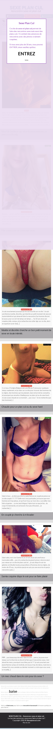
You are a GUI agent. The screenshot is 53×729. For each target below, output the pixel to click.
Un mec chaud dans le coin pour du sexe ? (22, 676)
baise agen (25, 700)
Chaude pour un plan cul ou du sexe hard (21, 406)
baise (13, 691)
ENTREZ (26, 53)
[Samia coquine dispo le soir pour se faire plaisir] (26, 539)
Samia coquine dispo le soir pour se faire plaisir (24, 576)
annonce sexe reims (14, 686)
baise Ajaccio (5, 692)
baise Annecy (23, 694)
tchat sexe (9, 705)
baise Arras (4, 686)
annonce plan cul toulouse (14, 700)
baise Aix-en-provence (42, 688)
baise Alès (22, 696)
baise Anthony (31, 692)
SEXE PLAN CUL (15, 716)
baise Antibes (40, 692)
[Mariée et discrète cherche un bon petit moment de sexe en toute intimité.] (26, 274)
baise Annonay (32, 686)
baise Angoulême (38, 694)
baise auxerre (30, 696)
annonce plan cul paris (31, 698)
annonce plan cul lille (17, 698)
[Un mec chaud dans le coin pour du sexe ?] (26, 620)
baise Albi (30, 694)
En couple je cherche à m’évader (17, 514)
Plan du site (26, 722)
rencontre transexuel (30, 705)
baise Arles (24, 686)
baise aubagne (21, 692)
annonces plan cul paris (27, 688)
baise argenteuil (14, 696)
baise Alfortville (6, 698)
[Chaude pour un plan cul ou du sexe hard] (26, 364)
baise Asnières (42, 698)
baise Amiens (13, 695)
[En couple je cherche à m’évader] (26, 455)
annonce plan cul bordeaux (43, 696)
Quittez (26, 60)
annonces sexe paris (13, 688)
